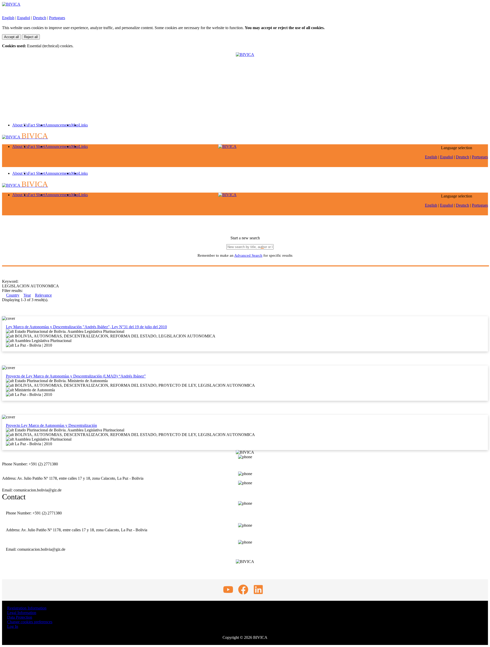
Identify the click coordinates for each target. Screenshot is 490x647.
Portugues (57, 18)
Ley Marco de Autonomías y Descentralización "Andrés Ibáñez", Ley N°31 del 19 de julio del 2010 (86, 327)
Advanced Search (248, 255)
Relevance (43, 295)
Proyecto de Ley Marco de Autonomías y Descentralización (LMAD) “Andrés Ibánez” (76, 376)
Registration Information (26, 608)
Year (27, 295)
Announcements (58, 125)
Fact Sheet (36, 125)
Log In (12, 626)
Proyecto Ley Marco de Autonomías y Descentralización (51, 425)
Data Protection (19, 617)
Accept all (11, 37)
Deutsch (39, 18)
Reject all (31, 37)
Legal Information (21, 612)
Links (83, 125)
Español (23, 18)
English (8, 18)
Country (12, 295)
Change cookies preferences (29, 622)
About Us (20, 125)
